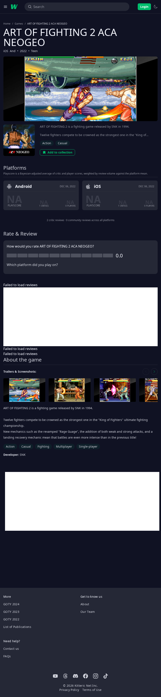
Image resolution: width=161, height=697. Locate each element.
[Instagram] (95, 676)
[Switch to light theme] (155, 7)
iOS (5, 51)
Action (46, 143)
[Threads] (65, 676)
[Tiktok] (105, 676)
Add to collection (60, 152)
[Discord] (75, 676)
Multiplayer (64, 446)
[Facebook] (85, 676)
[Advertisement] (80, 316)
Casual (62, 143)
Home (6, 23)
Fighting (43, 446)
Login (144, 7)
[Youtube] (55, 676)
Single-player (88, 446)
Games (19, 23)
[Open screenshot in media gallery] (24, 390)
